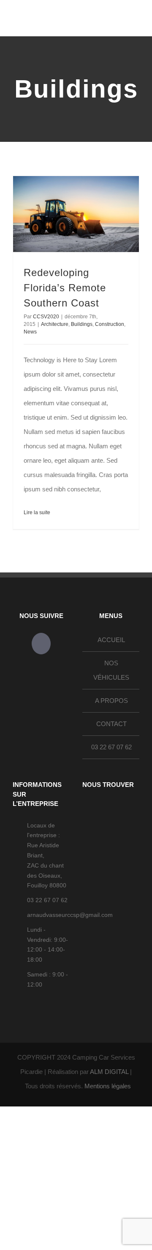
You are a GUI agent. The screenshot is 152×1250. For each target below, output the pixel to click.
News (30, 332)
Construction (109, 324)
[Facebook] (41, 643)
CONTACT (111, 723)
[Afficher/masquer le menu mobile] (136, 23)
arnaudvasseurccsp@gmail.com (48, 914)
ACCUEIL (111, 639)
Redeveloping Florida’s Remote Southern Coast (65, 288)
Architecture (54, 324)
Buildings (81, 324)
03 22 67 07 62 (111, 747)
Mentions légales (107, 1086)
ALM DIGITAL (109, 1071)
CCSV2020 (46, 317)
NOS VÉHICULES (111, 670)
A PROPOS (111, 700)
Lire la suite (37, 512)
